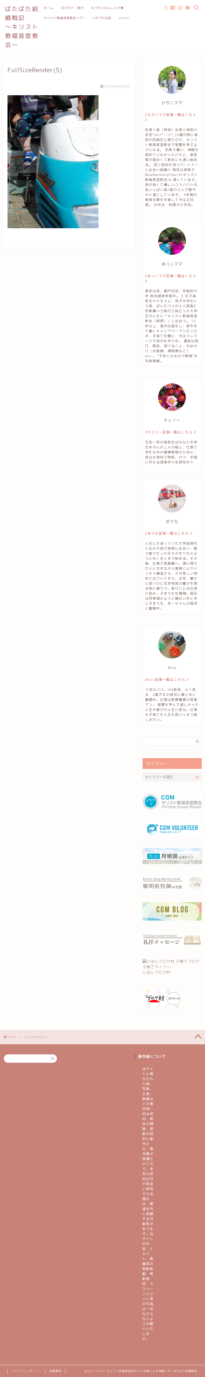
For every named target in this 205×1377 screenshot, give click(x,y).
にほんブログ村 (156, 972)
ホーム (49, 8)
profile (124, 18)
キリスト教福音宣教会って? (64, 18)
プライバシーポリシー (27, 1371)
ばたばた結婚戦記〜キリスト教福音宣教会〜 (22, 26)
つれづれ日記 (101, 18)
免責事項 (55, 1371)
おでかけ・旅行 (72, 8)
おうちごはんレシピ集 (107, 8)
